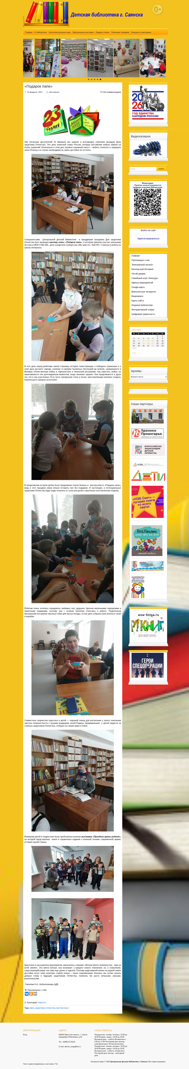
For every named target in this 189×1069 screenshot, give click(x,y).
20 (148, 343)
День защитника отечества (42, 1008)
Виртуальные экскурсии (144, 291)
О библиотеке (40, 32)
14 (153, 341)
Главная (28, 32)
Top (183, 1063)
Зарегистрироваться (148, 238)
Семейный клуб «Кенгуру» (145, 278)
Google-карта (138, 287)
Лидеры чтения (102, 32)
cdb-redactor (54, 92)
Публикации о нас (141, 260)
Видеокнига (137, 296)
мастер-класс (62, 1008)
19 (144, 343)
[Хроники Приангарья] (148, 433)
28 (153, 346)
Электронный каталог (142, 264)
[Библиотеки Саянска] (148, 416)
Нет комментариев (112, 92)
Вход (25, 1035)
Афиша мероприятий (142, 282)
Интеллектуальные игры (60, 32)
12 (144, 341)
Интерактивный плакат (143, 309)
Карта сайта (138, 300)
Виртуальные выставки (83, 32)
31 (134, 348)
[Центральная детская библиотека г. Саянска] (85, 14)
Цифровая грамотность (143, 314)
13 (148, 341)
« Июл (134, 353)
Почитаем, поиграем (120, 32)
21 (153, 343)
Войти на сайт (148, 230)
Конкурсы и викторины (141, 32)
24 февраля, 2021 (34, 92)
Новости (42, 1002)
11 (139, 341)
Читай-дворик (138, 273)
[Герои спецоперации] (148, 665)
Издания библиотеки (142, 305)
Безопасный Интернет (143, 269)
